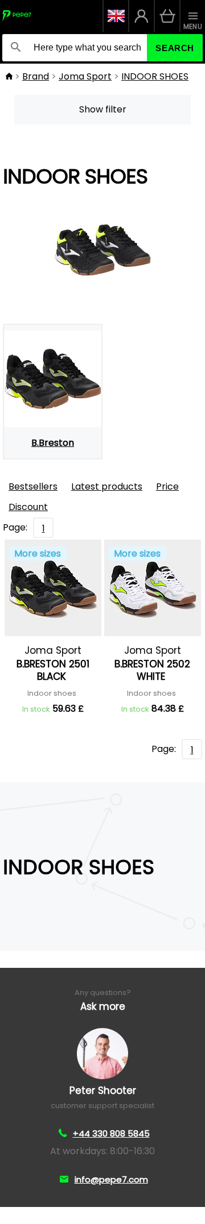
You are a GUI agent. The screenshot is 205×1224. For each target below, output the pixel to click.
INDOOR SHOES (154, 76)
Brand (35, 76)
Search (174, 48)
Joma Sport (85, 76)
